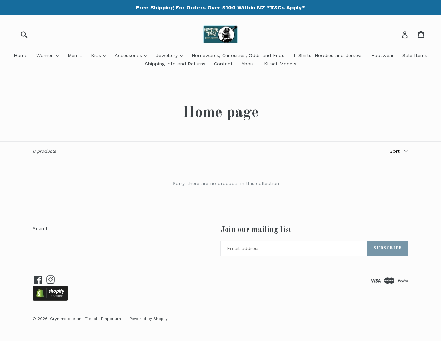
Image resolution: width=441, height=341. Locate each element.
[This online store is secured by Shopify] (50, 299)
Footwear (382, 55)
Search (41, 228)
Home (21, 55)
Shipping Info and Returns (175, 63)
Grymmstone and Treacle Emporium (85, 319)
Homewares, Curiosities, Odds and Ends (238, 55)
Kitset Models (280, 63)
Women (49, 55)
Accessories (133, 55)
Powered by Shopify (149, 319)
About (248, 63)
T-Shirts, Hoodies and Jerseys (328, 55)
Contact (223, 63)
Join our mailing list (256, 230)
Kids (100, 55)
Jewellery (171, 55)
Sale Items (414, 55)
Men (77, 55)
